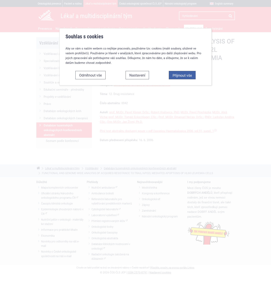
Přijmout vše (182, 75)
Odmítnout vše (90, 75)
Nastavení (137, 75)
